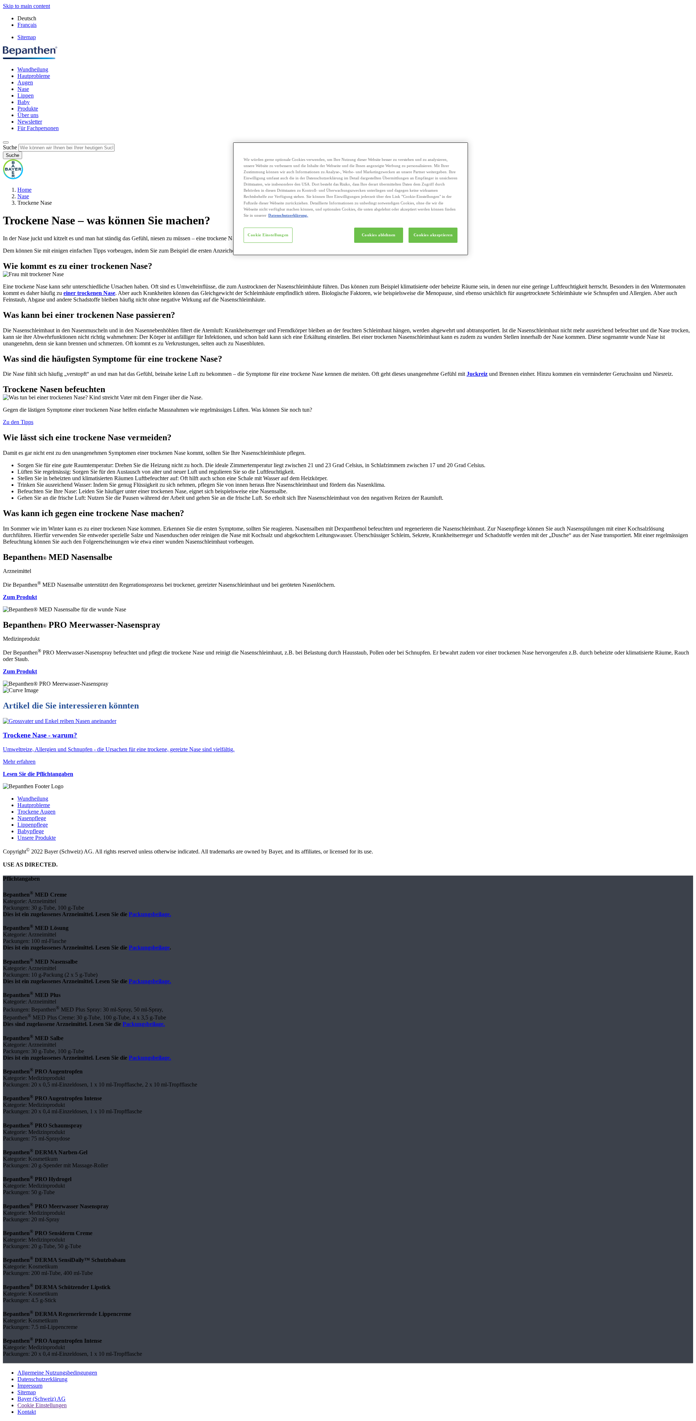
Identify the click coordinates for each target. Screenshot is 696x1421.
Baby (23, 102)
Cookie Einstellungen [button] (42, 1405)
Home (24, 190)
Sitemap (26, 37)
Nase (23, 89)
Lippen (25, 95)
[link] (348, 741)
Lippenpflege (32, 825)
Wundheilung (32, 69)
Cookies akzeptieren (433, 235)
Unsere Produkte (36, 838)
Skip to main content (26, 6)
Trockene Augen (36, 812)
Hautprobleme (33, 76)
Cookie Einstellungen (268, 235)
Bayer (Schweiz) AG (41, 1399)
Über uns (27, 115)
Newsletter (29, 122)
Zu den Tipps (18, 422)
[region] (350, 198)
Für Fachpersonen (38, 128)
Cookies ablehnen (378, 235)
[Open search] (6, 142)
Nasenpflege (31, 818)
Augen (25, 82)
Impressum (29, 1386)
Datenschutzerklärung (42, 1379)
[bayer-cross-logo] (13, 177)
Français (27, 25)
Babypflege (30, 831)
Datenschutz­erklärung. (288, 215)
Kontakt (26, 1412)
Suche (10, 147)
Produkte (27, 108)
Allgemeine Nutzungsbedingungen (57, 1373)
